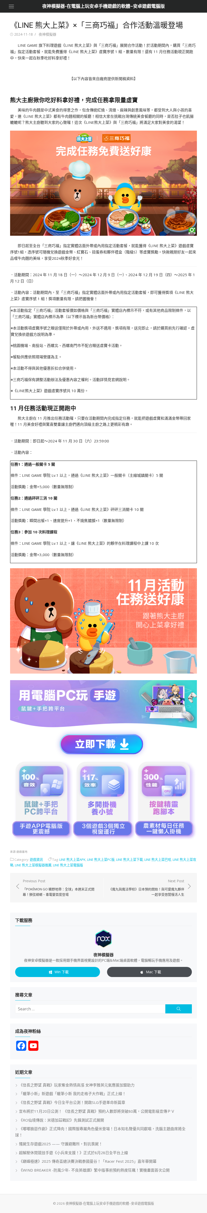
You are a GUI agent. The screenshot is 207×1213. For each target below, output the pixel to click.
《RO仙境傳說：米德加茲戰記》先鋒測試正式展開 (61, 1120)
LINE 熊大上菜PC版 (101, 859)
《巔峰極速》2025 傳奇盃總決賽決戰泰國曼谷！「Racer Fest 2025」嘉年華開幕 (88, 1161)
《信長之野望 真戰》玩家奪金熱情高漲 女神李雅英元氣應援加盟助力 (77, 1084)
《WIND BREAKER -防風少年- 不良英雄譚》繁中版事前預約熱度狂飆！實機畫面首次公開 (94, 1170)
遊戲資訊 (36, 859)
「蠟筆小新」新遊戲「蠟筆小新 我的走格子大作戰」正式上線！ (72, 1093)
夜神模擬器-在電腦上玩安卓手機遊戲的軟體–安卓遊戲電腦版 (103, 6)
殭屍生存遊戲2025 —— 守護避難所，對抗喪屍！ (60, 1143)
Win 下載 (62, 971)
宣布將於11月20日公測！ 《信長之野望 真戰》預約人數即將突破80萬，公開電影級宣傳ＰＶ (97, 1111)
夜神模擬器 (47, 34)
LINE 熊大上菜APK (72, 859)
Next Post (146, 887)
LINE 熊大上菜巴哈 (157, 859)
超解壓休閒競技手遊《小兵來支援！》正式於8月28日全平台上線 (73, 1152)
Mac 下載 (153, 971)
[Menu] (11, 6)
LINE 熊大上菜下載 (129, 859)
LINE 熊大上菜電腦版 (68, 865)
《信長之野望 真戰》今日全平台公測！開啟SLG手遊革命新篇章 (72, 1102)
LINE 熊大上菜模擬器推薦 (33, 865)
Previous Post (58, 887)
